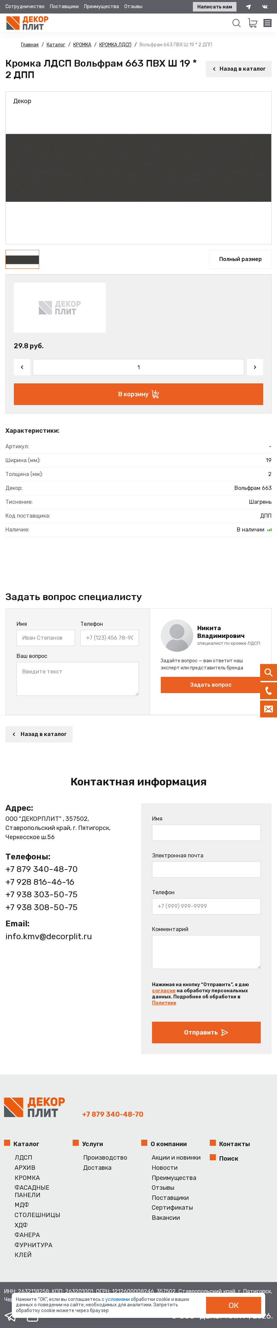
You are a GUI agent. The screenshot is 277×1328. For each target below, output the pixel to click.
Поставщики (64, 6)
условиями (118, 1299)
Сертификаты (172, 1207)
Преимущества (101, 6)
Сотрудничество (25, 6)
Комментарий (170, 929)
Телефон (91, 624)
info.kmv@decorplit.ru (48, 936)
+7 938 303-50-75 (41, 894)
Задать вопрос (210, 685)
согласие (164, 991)
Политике (164, 1003)
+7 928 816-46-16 (39, 882)
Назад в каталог (243, 69)
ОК (234, 1305)
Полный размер (240, 259)
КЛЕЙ (23, 1255)
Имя (22, 624)
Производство (105, 1157)
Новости (165, 1167)
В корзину (133, 394)
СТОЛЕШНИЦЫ (37, 1215)
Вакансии (166, 1218)
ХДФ (21, 1225)
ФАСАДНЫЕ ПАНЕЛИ (32, 1191)
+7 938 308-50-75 (41, 907)
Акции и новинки (176, 1157)
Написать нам (214, 7)
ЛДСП (23, 1157)
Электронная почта (177, 855)
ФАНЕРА (27, 1235)
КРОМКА (27, 1178)
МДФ (22, 1205)
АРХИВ (25, 1167)
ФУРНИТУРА (33, 1245)
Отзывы (133, 6)
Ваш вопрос (32, 656)
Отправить (201, 1032)
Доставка (97, 1167)
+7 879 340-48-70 (41, 869)
